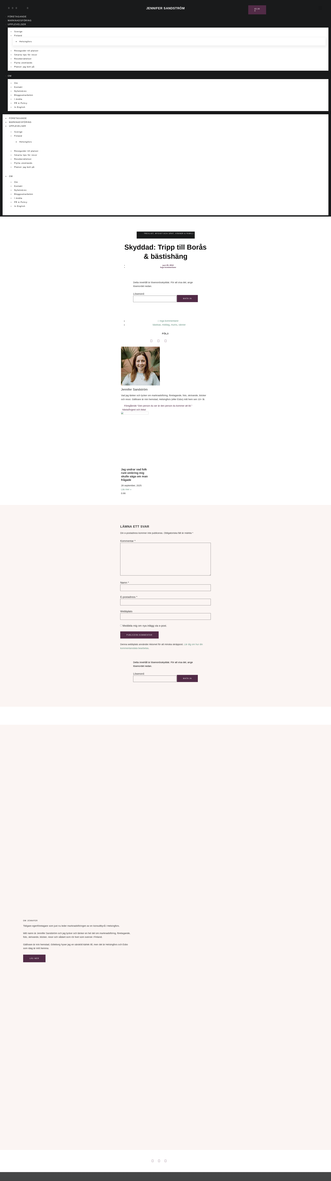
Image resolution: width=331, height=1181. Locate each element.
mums (174, 324)
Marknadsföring (20, 20)
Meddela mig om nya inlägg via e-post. (145, 625)
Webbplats (126, 611)
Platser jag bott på (24, 67)
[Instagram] (12, 8)
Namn (124, 582)
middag (166, 324)
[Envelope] (27, 8)
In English (19, 107)
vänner (182, 324)
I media (18, 99)
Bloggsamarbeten (23, 95)
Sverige (18, 31)
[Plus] (20, 8)
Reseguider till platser (26, 51)
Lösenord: (139, 293)
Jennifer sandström (165, 8)
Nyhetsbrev (20, 91)
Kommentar (128, 541)
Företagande (17, 17)
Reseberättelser (23, 59)
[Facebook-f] (16, 8)
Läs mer (34, 958)
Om (10, 76)
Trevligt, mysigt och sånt (159, 233)
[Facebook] (151, 341)
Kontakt (18, 87)
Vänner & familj (184, 233)
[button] (320, 8)
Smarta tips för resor (25, 55)
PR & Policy (20, 103)
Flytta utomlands (23, 63)
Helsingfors (25, 41)
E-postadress (128, 597)
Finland (18, 35)
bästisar (157, 324)
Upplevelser (17, 24)
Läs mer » (126, 489)
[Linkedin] (9, 8)
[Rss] (24, 8)
